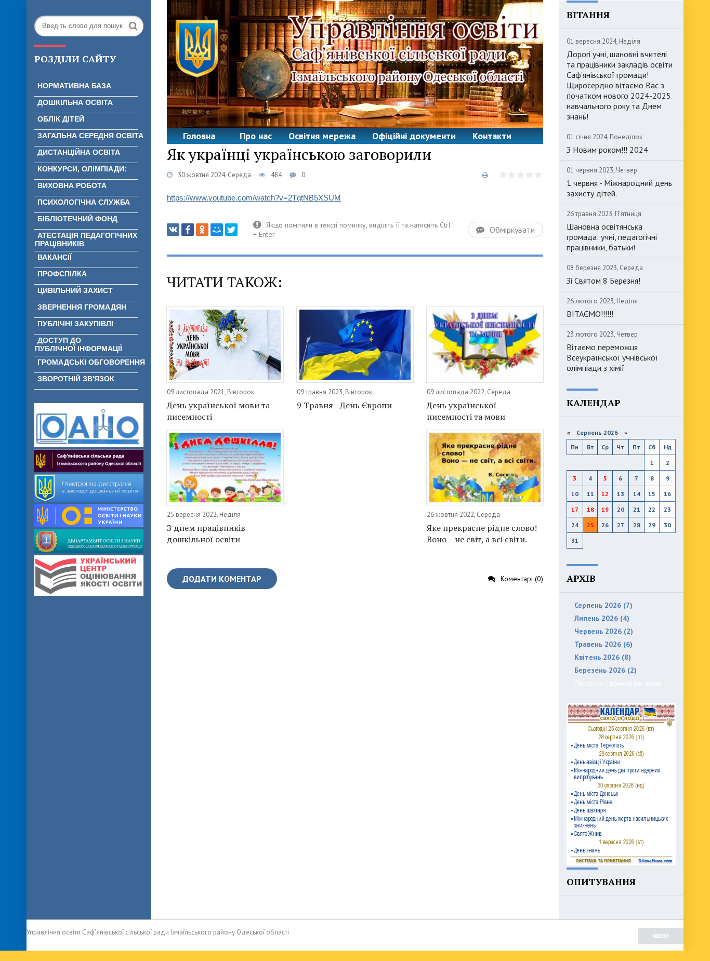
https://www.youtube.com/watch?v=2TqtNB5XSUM (254, 197)
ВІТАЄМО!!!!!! (590, 314)
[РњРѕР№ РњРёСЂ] (217, 229)
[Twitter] (231, 229)
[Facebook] (187, 229)
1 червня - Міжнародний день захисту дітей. (619, 188)
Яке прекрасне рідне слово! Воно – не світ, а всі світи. (482, 533)
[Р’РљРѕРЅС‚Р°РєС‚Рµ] (173, 229)
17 (574, 509)
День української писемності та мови (466, 410)
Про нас (256, 136)
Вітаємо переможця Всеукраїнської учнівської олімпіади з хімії (612, 357)
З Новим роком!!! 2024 (607, 149)
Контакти (491, 136)
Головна (199, 136)
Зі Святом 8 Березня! (603, 280)
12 (605, 494)
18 (590, 509)
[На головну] (355, 64)
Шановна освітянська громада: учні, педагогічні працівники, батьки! (612, 236)
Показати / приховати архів (617, 683)
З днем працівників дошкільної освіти (206, 533)
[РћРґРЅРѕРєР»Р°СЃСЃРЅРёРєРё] (202, 229)
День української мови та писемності (218, 410)
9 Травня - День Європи (344, 405)
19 (605, 509)
